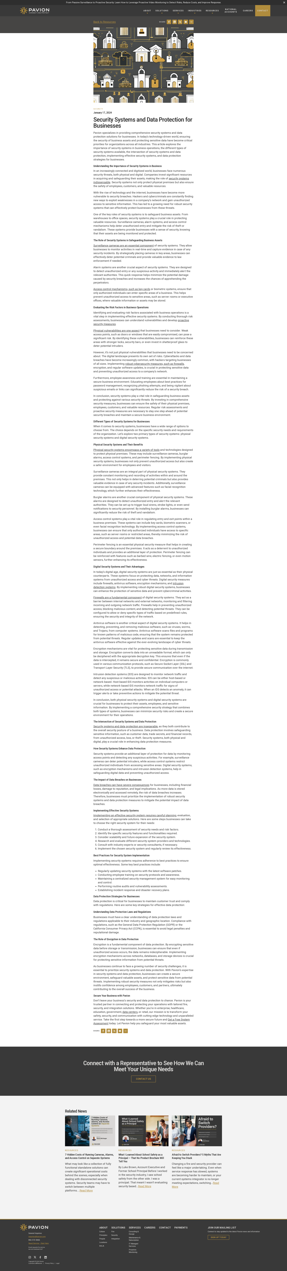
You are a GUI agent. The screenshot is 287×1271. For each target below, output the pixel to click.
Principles (103, 1235)
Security (114, 1235)
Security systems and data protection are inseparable (125, 726)
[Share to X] (180, 22)
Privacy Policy (49, 1263)
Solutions (118, 1227)
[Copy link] (191, 22)
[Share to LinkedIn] (174, 22)
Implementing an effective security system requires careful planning (134, 815)
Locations (103, 1242)
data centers (130, 1012)
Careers (149, 1227)
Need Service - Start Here (38, 1243)
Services (135, 1227)
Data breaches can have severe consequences (121, 785)
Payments (181, 1227)
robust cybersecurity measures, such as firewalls (154, 363)
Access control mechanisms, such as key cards (121, 289)
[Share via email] (186, 22)
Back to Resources (104, 21)
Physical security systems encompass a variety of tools (126, 449)
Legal (57, 1263)
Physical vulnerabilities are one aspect (116, 330)
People (102, 1239)
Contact (165, 1227)
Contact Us (143, 1078)
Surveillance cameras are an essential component (123, 245)
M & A (101, 1246)
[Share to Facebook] (169, 22)
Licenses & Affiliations (35, 1263)
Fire (112, 1231)
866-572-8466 (34, 1240)
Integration (115, 1239)
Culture (102, 1231)
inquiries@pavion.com (37, 1237)
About (103, 1227)
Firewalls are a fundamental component (117, 597)
